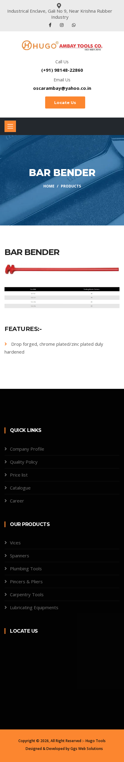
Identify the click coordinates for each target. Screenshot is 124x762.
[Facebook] (50, 24)
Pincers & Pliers (26, 581)
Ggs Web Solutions (86, 748)
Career (17, 501)
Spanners (19, 556)
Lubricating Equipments (34, 607)
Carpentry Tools (27, 594)
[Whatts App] (73, 24)
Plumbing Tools (26, 568)
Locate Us (65, 102)
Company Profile (27, 449)
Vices (15, 543)
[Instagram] (62, 24)
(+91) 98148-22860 (62, 70)
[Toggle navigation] (10, 126)
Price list (19, 475)
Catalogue (20, 488)
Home (48, 186)
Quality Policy (24, 462)
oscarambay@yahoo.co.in (62, 88)
